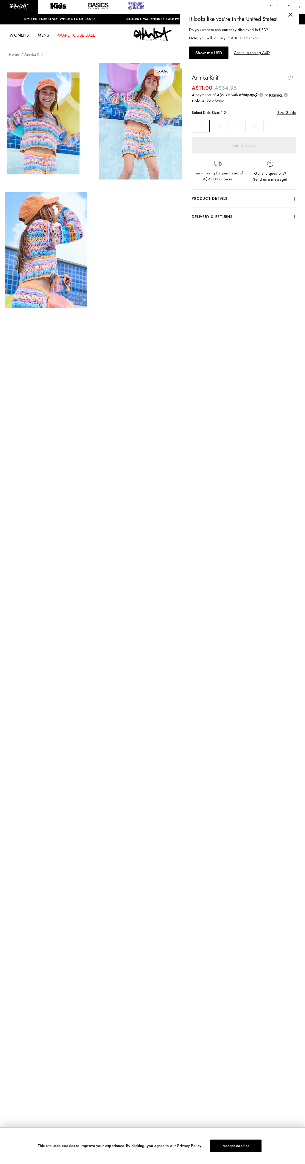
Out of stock (244, 145)
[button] (19, 7)
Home (14, 54)
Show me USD (208, 53)
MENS (43, 35)
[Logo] (152, 39)
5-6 (236, 126)
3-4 (219, 126)
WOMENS (19, 35)
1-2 (200, 126)
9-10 (272, 126)
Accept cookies (235, 1145)
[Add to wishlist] (290, 78)
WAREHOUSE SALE (76, 35)
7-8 (254, 126)
